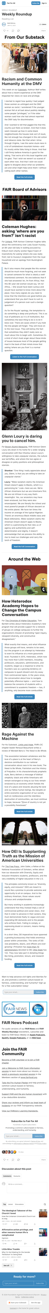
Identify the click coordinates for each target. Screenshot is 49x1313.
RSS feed (36, 1038)
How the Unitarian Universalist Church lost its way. (18, 1217)
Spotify (5, 1038)
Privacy (43, 1295)
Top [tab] (4, 1204)
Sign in (44, 3)
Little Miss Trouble (11, 1249)
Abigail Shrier (16, 1257)
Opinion (5, 1238)
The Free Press (12, 866)
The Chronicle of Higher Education (21, 621)
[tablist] (12, 1176)
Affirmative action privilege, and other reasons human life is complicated (17, 1232)
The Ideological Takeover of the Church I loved (17, 1211)
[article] (24, 1217)
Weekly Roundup (9, 10)
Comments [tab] (7, 1176)
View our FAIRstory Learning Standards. (20, 1111)
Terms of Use (35, 1141)
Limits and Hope (25, 745)
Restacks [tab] (17, 1176)
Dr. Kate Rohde (16, 1221)
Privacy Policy (41, 1144)
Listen (44, 24)
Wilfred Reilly (17, 1241)
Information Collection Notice (24, 1144)
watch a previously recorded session (18, 1074)
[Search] (45, 1204)
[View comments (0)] (13, 30)
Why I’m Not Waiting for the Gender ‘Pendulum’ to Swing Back (16, 1253)
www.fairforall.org (29, 1077)
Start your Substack (18, 1302)
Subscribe (35, 3)
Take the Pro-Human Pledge (15, 1083)
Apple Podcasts (37, 1035)
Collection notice (27, 1297)
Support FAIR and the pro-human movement (22, 1094)
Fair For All (11, 23)
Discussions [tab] (19, 1204)
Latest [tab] (10, 1204)
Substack (22, 90)
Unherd (8, 242)
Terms (17, 1297)
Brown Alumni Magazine (16, 447)
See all (6, 1265)
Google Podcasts (18, 1038)
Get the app (35, 1302)
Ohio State (38, 950)
